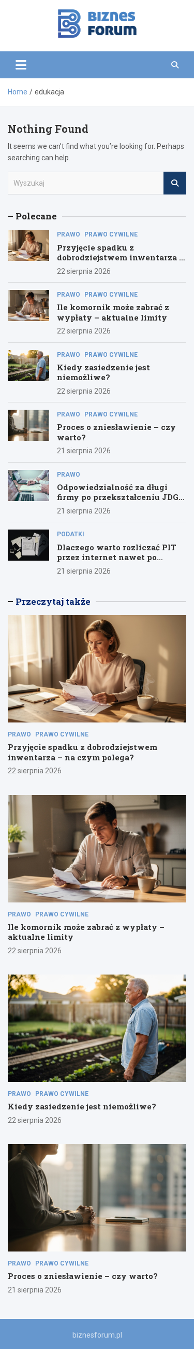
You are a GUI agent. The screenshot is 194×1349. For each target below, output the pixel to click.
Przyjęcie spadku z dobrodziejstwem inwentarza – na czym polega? (120, 257)
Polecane (36, 216)
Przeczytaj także (53, 601)
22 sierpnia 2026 (84, 271)
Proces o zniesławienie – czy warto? (116, 432)
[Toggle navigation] (21, 64)
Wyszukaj (174, 183)
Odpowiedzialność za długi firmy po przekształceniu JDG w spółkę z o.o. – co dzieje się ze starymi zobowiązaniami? (121, 502)
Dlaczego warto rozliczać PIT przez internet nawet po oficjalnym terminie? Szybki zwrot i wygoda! (116, 562)
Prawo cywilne (111, 234)
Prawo (68, 234)
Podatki (70, 534)
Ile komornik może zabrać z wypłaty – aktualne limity (113, 312)
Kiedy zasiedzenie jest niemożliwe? (103, 372)
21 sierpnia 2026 (84, 451)
